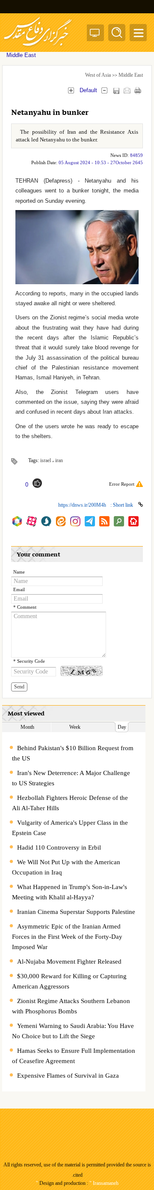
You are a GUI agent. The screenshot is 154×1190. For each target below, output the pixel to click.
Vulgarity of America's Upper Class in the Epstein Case (70, 827)
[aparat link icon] (32, 521)
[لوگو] (38, 47)
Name (19, 572)
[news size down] (104, 90)
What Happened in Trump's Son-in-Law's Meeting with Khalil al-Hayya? (69, 892)
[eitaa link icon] (61, 521)
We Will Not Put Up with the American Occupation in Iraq (66, 867)
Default (88, 90)
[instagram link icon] (75, 521)
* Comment (24, 607)
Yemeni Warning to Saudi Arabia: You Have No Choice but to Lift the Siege (73, 1031)
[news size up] (70, 90)
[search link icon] (119, 521)
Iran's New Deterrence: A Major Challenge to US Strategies (71, 778)
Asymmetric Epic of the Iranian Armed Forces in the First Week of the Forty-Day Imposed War (67, 936)
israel (45, 460)
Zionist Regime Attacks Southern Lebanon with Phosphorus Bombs (71, 1006)
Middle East (130, 75)
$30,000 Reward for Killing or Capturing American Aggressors (69, 981)
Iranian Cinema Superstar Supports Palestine (76, 911)
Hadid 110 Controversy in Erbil (59, 847)
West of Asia (98, 75)
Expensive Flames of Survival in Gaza (68, 1075)
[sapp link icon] (46, 521)
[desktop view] (95, 34)
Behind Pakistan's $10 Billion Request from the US (72, 753)
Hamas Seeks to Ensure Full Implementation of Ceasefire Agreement (73, 1055)
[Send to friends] (126, 90)
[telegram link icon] (90, 521)
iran (59, 460)
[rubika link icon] (17, 521)
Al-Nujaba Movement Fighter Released (69, 961)
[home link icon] (133, 521)
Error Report (121, 484)
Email (19, 589)
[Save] (116, 90)
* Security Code (29, 661)
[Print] (137, 90)
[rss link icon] (104, 521)
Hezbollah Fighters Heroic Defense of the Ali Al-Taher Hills (70, 802)
